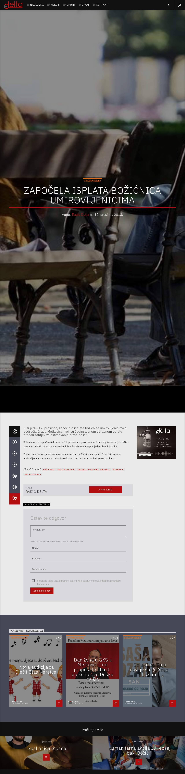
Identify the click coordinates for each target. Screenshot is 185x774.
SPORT (71, 5)
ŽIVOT (85, 5)
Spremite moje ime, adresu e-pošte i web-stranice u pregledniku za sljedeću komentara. (79, 619)
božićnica (49, 508)
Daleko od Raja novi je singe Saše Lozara (149, 707)
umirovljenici (33, 512)
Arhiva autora (105, 527)
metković (118, 508)
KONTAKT (102, 5)
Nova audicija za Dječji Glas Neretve (35, 707)
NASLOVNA (37, 5)
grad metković (66, 508)
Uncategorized (92, 198)
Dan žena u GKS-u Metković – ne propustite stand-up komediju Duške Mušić (92, 707)
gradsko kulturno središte (94, 508)
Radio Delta (80, 232)
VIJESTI (55, 5)
